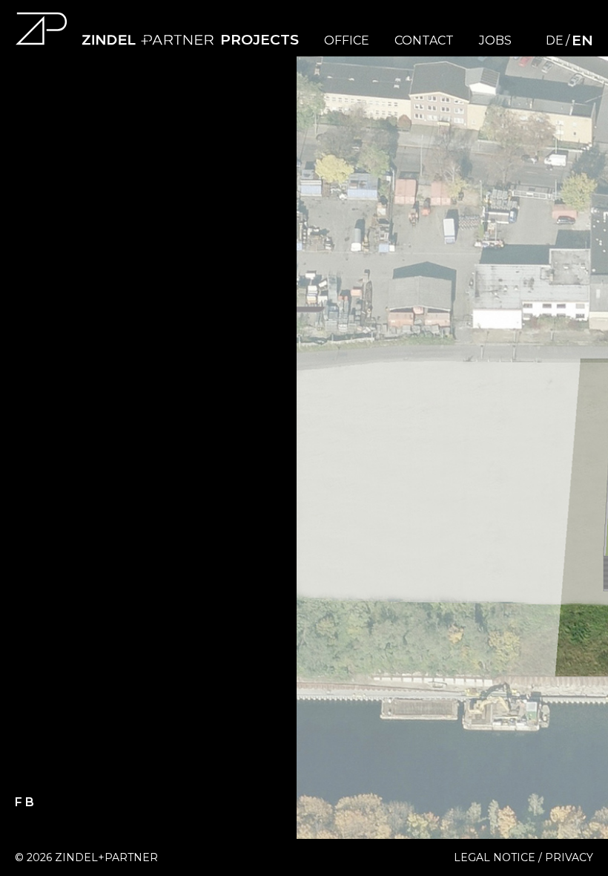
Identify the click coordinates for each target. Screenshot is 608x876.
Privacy (569, 857)
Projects (259, 40)
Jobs (495, 41)
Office (346, 41)
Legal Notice (494, 857)
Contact (424, 41)
